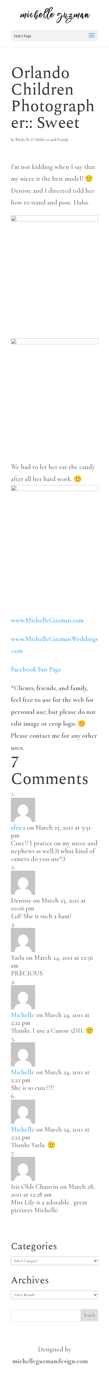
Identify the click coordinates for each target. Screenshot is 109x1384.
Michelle (23, 139)
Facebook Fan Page (36, 669)
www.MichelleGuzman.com (47, 620)
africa (18, 827)
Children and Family (51, 139)
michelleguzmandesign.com (50, 1361)
